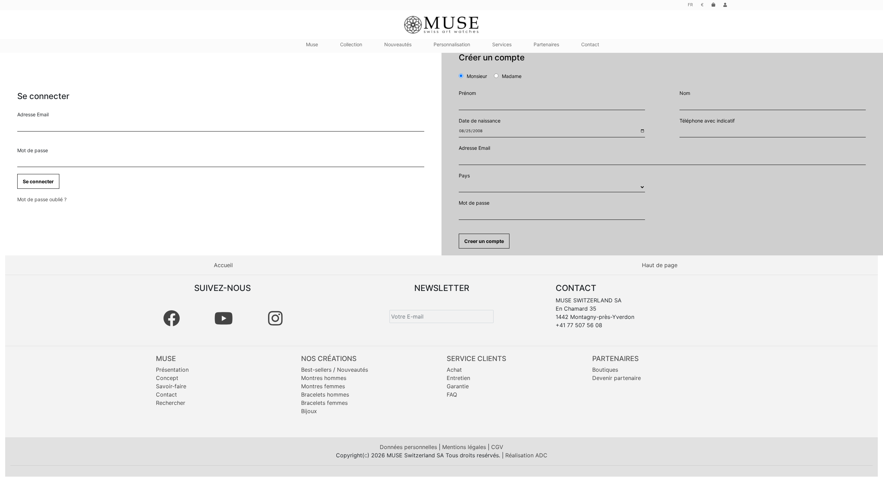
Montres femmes (323, 386)
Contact (166, 394)
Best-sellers (316, 369)
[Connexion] (725, 4)
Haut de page (659, 265)
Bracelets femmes (324, 402)
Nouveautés (352, 369)
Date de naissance (479, 121)
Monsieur (480, 76)
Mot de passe (32, 150)
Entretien (458, 377)
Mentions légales (465, 447)
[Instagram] (275, 318)
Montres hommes (323, 377)
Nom (684, 93)
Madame (512, 76)
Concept (167, 377)
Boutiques (605, 369)
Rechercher (170, 402)
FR (690, 4)
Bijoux (309, 411)
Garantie (458, 386)
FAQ (452, 394)
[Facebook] (171, 318)
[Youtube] (223, 318)
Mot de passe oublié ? (42, 199)
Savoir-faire (171, 386)
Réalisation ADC (526, 455)
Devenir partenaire (616, 377)
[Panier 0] (713, 4)
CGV (497, 447)
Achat (454, 369)
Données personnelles (409, 447)
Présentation (172, 369)
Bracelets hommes (325, 394)
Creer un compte (484, 241)
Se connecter (38, 181)
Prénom (467, 93)
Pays (464, 175)
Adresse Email (33, 114)
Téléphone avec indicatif (707, 121)
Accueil (223, 265)
